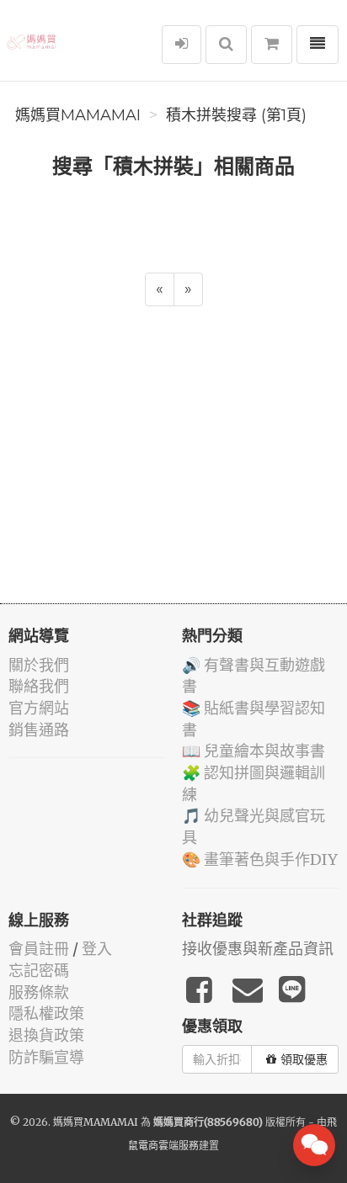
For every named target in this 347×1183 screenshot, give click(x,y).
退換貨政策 (46, 1035)
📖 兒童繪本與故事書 (253, 751)
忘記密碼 (38, 970)
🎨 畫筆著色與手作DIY (260, 859)
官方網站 (38, 708)
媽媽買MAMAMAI (78, 115)
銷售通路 (38, 730)
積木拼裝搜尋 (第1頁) (236, 115)
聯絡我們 (38, 686)
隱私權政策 (46, 1013)
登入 (97, 948)
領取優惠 (304, 1059)
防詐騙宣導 (46, 1057)
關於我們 (38, 665)
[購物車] (271, 44)
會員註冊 (38, 948)
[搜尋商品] (226, 44)
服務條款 (38, 992)
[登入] (181, 44)
